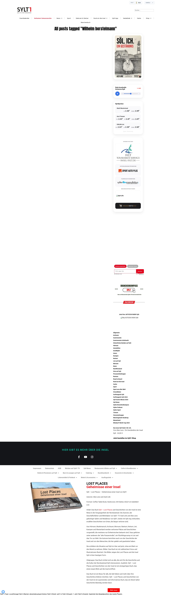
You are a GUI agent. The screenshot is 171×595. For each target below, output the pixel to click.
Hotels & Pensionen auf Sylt (47, 473)
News (58, 18)
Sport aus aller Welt (119, 389)
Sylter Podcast (117, 407)
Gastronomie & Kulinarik (121, 340)
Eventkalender (24, 18)
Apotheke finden (132, 266)
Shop (147, 18)
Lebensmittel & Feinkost (66, 477)
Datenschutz (49, 468)
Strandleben (117, 392)
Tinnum (115, 412)
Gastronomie (117, 338)
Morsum (115, 363)
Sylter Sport (117, 410)
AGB (59, 468)
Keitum (115, 358)
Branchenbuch (85, 22)
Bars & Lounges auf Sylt (71, 473)
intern (115, 353)
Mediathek (126, 18)
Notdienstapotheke (120, 266)
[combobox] (144, 10)
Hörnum (115, 345)
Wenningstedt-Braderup (120, 418)
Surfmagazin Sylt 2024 (120, 397)
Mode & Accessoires (88, 477)
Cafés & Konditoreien (128, 468)
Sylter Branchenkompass (121, 405)
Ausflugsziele (106, 477)
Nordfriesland (117, 369)
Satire (139, 18)
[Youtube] (85, 457)
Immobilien (116, 348)
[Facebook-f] (79, 457)
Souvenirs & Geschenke (123, 473)
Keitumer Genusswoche (42, 18)
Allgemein (116, 333)
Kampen (115, 356)
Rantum (115, 376)
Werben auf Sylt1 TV (72, 468)
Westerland (116, 420)
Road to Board (117, 379)
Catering (89, 473)
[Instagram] (92, 457)
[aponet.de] (140, 274)
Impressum (37, 468)
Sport (69, 18)
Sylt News (116, 402)
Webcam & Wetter (82, 18)
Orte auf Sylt (117, 371)
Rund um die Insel (99, 18)
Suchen (140, 271)
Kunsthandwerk (103, 473)
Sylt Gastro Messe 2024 (120, 400)
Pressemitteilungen (119, 374)
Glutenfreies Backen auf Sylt (122, 343)
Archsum (116, 335)
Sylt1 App (115, 18)
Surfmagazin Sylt (118, 394)
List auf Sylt (117, 361)
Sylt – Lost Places (105, 510)
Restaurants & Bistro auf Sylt (105, 468)
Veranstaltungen (118, 415)
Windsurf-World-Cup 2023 (121, 423)
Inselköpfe (116, 351)
